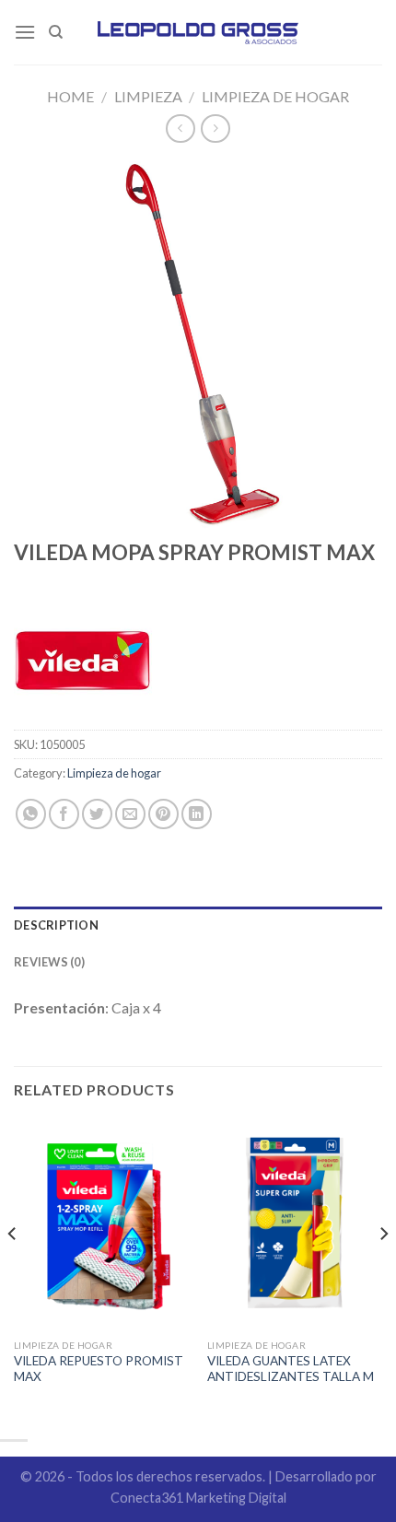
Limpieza (148, 96)
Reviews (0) (49, 961)
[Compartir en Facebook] (64, 814)
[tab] (198, 925)
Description (56, 925)
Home (70, 96)
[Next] (383, 1270)
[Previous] (13, 1270)
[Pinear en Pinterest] (163, 814)
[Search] (56, 32)
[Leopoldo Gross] (198, 32)
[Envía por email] (130, 814)
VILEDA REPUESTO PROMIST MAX (98, 1369)
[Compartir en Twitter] (97, 814)
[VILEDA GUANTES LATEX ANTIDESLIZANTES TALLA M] (294, 1224)
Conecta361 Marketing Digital (198, 1497)
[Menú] (25, 31)
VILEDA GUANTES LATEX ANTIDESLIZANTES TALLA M (290, 1369)
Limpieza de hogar (275, 96)
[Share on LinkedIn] (196, 814)
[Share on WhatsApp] (31, 814)
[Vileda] (83, 660)
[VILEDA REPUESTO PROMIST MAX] (101, 1224)
